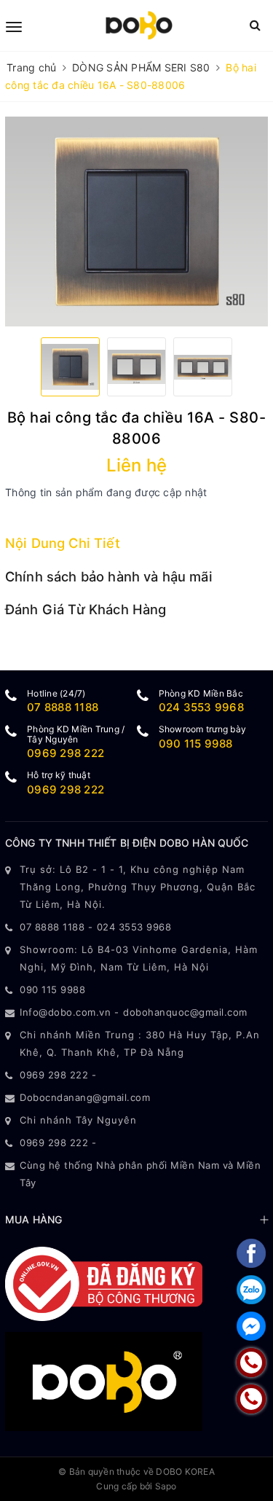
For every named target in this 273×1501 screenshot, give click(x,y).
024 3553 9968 (201, 707)
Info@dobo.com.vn (65, 1012)
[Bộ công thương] (103, 1283)
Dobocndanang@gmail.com (85, 1097)
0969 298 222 (65, 753)
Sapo (166, 1486)
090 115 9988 (196, 743)
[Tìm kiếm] (255, 25)
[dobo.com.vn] (139, 25)
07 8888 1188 (62, 707)
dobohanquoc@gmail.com (185, 1012)
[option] (136, 222)
